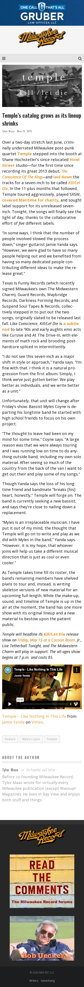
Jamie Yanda (13, 722)
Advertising (48, 980)
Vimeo (37, 722)
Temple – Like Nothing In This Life (34, 716)
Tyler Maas (8, 131)
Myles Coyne (31, 739)
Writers (33, 980)
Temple (52, 739)
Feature (10, 739)
